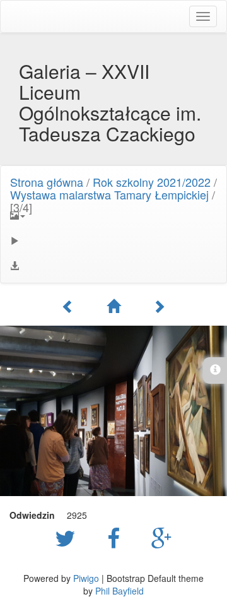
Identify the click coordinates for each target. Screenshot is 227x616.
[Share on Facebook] (117, 537)
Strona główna (46, 182)
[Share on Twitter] (68, 537)
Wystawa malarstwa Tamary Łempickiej (109, 194)
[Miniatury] (113, 306)
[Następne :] (159, 306)
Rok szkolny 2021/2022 (152, 182)
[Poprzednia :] (68, 306)
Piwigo (86, 578)
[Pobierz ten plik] (113, 265)
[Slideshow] (113, 240)
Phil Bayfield (119, 590)
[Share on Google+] (162, 537)
